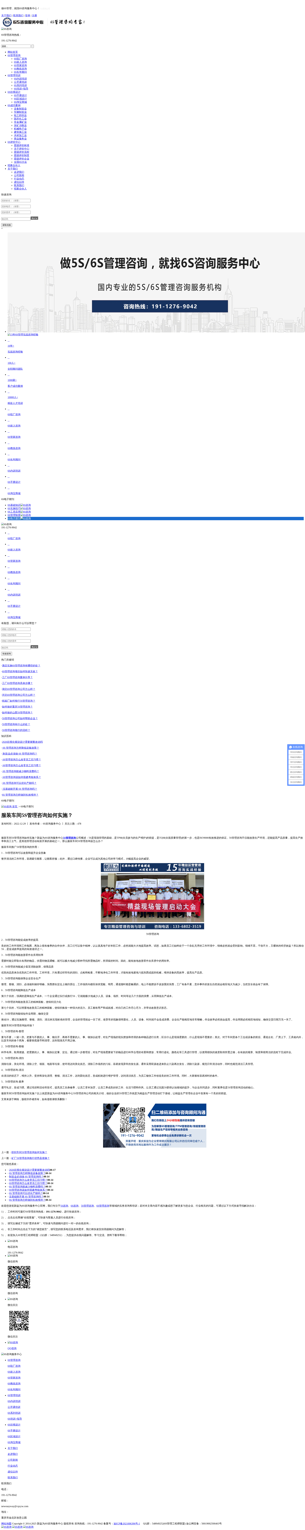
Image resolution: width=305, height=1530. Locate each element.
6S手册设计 (20, 95)
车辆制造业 (20, 112)
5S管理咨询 (87, 1205)
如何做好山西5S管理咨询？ (17, 712)
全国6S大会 (20, 162)
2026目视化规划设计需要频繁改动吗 (22, 742)
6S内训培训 (20, 78)
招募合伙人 (14, 165)
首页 (15, 806)
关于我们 (6, 15)
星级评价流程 (21, 152)
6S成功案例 (14, 105)
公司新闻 (19, 175)
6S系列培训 (20, 85)
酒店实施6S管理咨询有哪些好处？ (21, 665)
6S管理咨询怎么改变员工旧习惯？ (21, 759)
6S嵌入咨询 (20, 62)
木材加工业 (20, 135)
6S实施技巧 (14, 508)
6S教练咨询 (20, 68)
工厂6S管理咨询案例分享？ (17, 677)
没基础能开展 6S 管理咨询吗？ (19, 789)
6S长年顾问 (20, 72)
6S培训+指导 (21, 88)
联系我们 (18, 15)
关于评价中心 (21, 148)
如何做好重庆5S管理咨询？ (17, 706)
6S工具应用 (14, 511)
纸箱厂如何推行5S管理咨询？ (18, 700)
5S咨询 (64, 1205)
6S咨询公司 (45, 8)
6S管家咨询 (20, 65)
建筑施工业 (20, 132)
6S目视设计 (14, 92)
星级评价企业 (21, 158)
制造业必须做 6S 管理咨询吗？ (19, 753)
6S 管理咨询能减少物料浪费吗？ (20, 771)
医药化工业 (20, 118)
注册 (34, 15)
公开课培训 (20, 82)
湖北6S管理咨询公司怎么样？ (18, 689)
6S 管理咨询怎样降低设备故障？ (20, 747)
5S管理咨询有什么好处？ (16, 724)
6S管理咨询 (14, 55)
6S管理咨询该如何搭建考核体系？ (21, 777)
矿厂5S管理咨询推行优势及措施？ (30, 1158)
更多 (299, 659)
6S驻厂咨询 (20, 58)
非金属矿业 (20, 122)
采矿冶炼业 (20, 125)
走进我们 (19, 172)
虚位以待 (19, 182)
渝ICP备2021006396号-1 (127, 1523)
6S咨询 (74, 1205)
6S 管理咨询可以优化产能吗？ (19, 783)
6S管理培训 (14, 75)
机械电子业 (20, 128)
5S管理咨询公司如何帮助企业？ (20, 718)
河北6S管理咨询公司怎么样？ (18, 695)
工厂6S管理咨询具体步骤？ (17, 683)
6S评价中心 (14, 142)
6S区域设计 (20, 98)
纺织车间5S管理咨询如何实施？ (29, 1152)
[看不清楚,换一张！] (34, 218)
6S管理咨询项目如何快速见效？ (20, 671)
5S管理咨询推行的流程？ (16, 730)
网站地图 (6, 1523)
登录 (27, 15)
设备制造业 (20, 108)
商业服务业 (20, 138)
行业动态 (19, 178)
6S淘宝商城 (20, 102)
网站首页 (13, 52)
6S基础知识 (14, 505)
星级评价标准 (21, 145)
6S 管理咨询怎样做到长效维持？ (20, 794)
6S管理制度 (14, 515)
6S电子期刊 (14, 518)
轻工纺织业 (20, 115)
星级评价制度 (21, 155)
